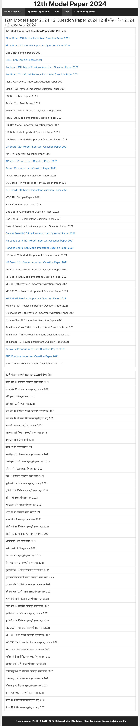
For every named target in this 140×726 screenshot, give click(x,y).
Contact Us (120, 721)
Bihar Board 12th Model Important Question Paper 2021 (38, 45)
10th (57, 11)
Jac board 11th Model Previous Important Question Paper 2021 (42, 67)
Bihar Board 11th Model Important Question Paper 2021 (38, 38)
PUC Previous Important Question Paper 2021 (32, 356)
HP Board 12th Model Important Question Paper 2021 (36, 262)
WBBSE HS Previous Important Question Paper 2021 (36, 298)
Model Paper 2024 (13, 11)
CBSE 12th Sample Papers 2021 (24, 59)
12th (67, 11)
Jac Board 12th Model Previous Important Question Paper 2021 (42, 74)
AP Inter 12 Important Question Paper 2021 (31, 161)
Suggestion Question (84, 11)
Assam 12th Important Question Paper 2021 (31, 168)
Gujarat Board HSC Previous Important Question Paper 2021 (40, 233)
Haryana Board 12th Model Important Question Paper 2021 (40, 247)
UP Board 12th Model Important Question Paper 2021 (36, 146)
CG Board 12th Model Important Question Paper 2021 (37, 190)
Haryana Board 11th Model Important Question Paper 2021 (39, 240)
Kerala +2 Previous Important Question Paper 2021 (35, 349)
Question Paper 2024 (38, 11)
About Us (108, 721)
